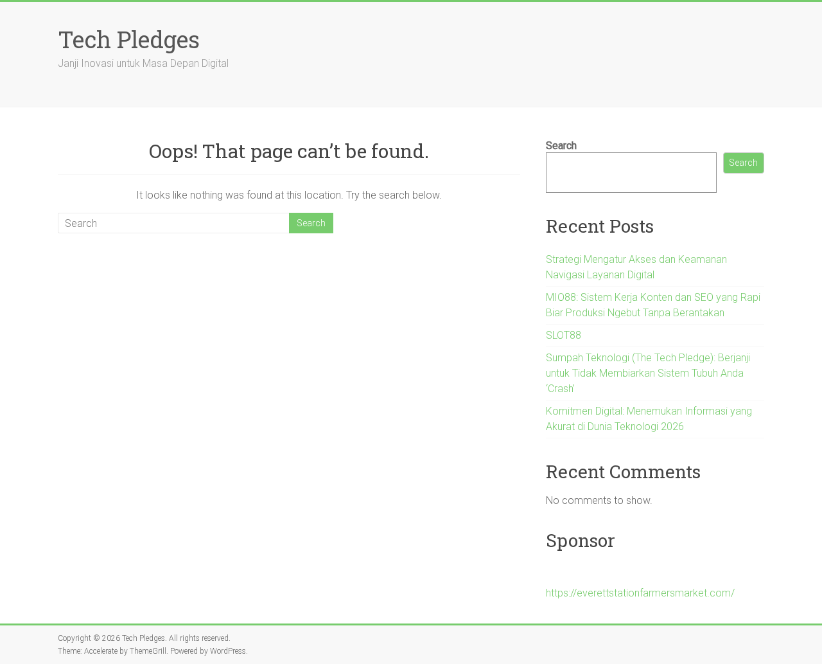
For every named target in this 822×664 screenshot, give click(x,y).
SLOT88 (563, 335)
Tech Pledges (129, 39)
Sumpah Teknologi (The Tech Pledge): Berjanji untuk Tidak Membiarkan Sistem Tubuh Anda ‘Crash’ (648, 373)
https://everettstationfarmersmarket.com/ (640, 593)
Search (561, 145)
